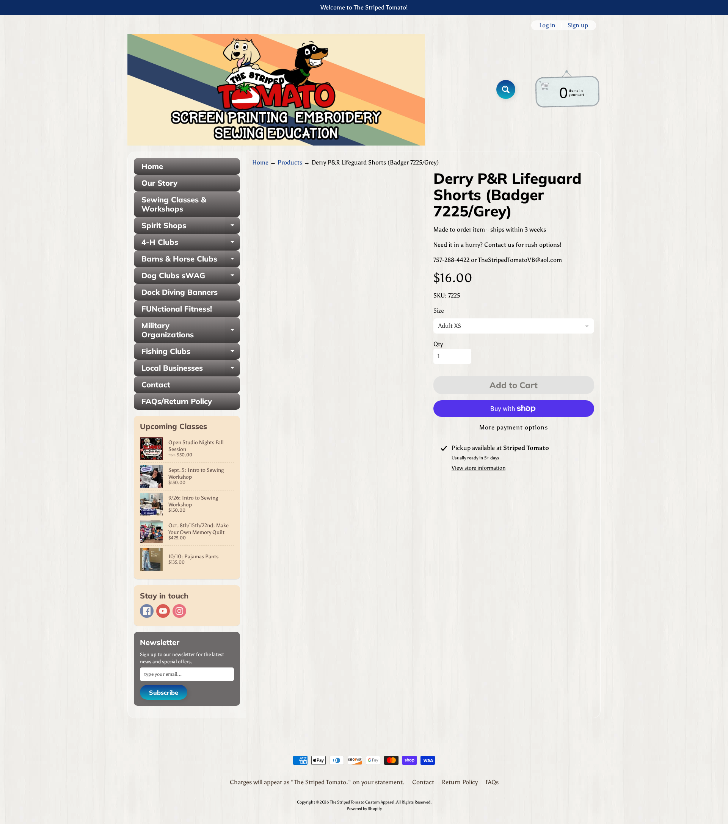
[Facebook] (147, 611)
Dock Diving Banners (179, 292)
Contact (155, 384)
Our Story (159, 183)
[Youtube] (163, 611)
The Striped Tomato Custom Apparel (362, 802)
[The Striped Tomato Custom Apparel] (276, 89)
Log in (547, 25)
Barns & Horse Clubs (190, 260)
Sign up (578, 25)
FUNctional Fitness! (176, 308)
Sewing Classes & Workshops (173, 204)
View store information (478, 468)
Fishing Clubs (190, 353)
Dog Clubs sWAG (190, 277)
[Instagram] (179, 611)
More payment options (513, 427)
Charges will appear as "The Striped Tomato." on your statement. (317, 782)
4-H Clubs (190, 244)
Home (152, 166)
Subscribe (163, 692)
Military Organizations (190, 330)
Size (438, 310)
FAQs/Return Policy (176, 401)
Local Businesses (190, 369)
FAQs (492, 782)
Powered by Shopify (364, 808)
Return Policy (460, 782)
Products (290, 162)
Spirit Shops (190, 227)
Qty (438, 344)
